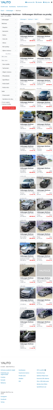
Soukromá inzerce (22, 6)
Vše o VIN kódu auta (43, 381)
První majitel (6, 102)
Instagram (4, 396)
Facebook (3, 399)
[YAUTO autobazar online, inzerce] (5, 2)
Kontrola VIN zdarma (43, 378)
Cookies (3, 377)
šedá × (36, 19)
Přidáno (48, 19)
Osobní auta (4, 6)
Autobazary (12, 6)
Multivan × (30, 19)
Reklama (3, 383)
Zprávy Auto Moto (42, 384)
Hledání (21, 378)
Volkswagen (9, 10)
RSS (20, 381)
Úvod (2, 10)
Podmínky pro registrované (5, 373)
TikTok (2, 402)
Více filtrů (8, 53)
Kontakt (3, 380)
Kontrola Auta (41, 373)
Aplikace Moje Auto (42, 375)
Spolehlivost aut (41, 387)
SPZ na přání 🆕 (41, 370)
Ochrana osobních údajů (8, 370)
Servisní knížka (6, 104)
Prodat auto (22, 375)
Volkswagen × (23, 19)
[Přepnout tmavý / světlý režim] (51, 2)
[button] (9, 108)
